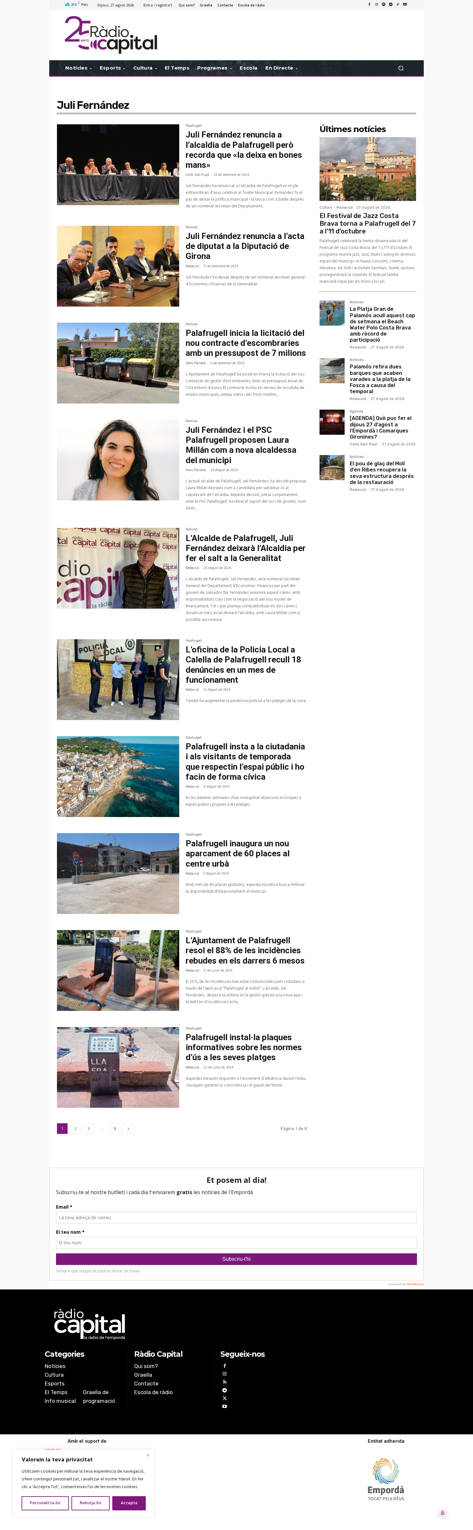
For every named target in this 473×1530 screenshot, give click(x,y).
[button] (400, 68)
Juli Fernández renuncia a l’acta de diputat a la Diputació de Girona (245, 246)
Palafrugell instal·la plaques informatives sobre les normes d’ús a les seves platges (244, 1047)
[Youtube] (404, 4)
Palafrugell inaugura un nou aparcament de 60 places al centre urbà (238, 853)
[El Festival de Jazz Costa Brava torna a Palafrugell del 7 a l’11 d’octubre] (368, 169)
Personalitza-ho (45, 1503)
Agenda (356, 411)
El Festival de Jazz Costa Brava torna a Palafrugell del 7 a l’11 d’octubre (368, 223)
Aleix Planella (196, 363)
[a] (171, 1324)
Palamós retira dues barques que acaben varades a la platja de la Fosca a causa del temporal (380, 379)
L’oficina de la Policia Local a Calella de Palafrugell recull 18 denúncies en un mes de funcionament (243, 665)
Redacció (192, 266)
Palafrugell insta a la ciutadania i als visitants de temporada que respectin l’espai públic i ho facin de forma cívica (245, 762)
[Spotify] (383, 4)
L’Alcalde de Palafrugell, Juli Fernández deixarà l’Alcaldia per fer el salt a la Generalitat (246, 548)
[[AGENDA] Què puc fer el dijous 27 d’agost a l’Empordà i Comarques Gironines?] (332, 422)
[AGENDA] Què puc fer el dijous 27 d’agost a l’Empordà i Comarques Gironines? (381, 427)
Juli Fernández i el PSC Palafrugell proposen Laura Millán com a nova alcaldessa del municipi (241, 445)
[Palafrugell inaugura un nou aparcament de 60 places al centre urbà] (118, 873)
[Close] (148, 1455)
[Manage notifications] (443, 1513)
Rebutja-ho (90, 1503)
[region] (83, 1483)
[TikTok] (397, 4)
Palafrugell (194, 126)
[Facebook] (369, 4)
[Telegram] (390, 4)
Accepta (129, 1503)
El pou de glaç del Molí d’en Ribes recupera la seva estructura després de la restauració (382, 473)
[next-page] (128, 1128)
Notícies (192, 228)
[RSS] (224, 1383)
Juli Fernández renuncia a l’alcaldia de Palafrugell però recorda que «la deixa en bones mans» (244, 150)
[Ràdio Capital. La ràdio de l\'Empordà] (111, 35)
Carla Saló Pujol (197, 175)
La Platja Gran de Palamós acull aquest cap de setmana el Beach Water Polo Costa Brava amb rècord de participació (382, 324)
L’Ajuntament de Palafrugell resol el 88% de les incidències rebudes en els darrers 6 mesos (245, 950)
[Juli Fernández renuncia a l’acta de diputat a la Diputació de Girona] (118, 266)
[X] (224, 1399)
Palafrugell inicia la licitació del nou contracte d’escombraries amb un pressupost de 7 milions (246, 343)
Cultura (326, 207)
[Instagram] (376, 4)
